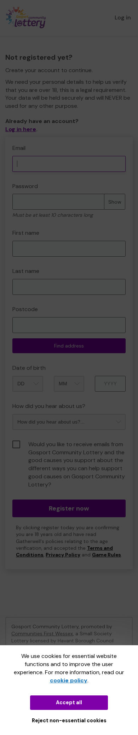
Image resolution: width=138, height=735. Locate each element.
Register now (69, 508)
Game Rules (106, 555)
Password (25, 186)
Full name (12, 141)
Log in (123, 17)
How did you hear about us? (48, 406)
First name (25, 233)
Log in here (20, 129)
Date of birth (29, 368)
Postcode (25, 309)
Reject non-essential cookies (69, 720)
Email (18, 148)
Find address (69, 346)
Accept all (69, 702)
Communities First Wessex (42, 633)
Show (114, 202)
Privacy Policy (63, 555)
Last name (25, 271)
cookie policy (68, 680)
